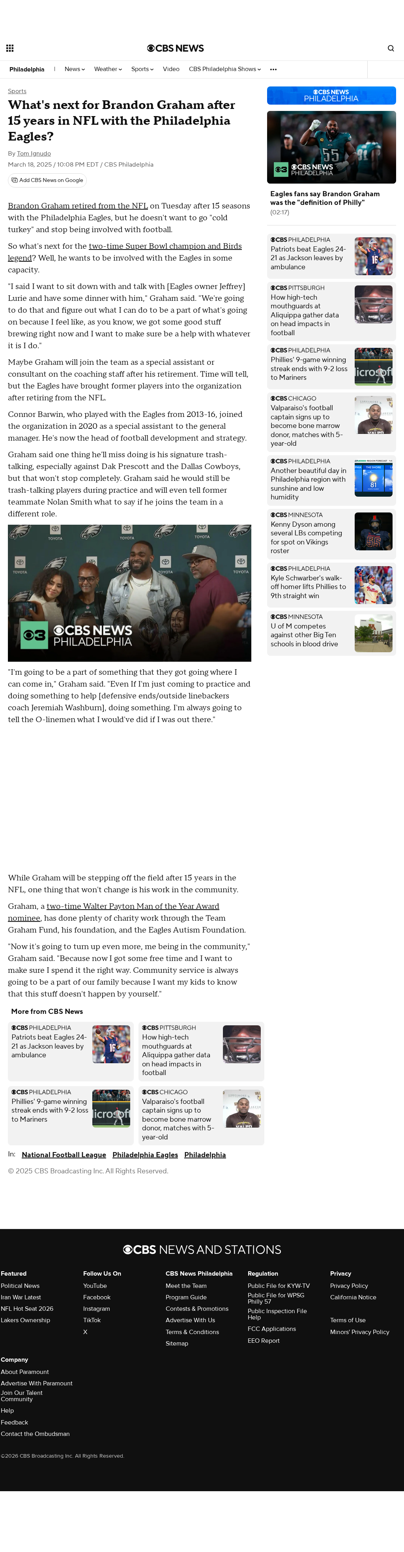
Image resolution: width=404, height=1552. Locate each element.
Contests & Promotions (197, 1309)
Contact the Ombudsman (35, 1434)
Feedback (14, 1422)
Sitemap (177, 1343)
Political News (20, 1286)
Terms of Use (348, 1320)
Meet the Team (186, 1286)
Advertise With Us (190, 1320)
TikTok (92, 1320)
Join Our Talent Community (22, 1396)
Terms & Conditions (192, 1332)
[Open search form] (391, 48)
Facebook (96, 1297)
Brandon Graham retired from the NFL (78, 206)
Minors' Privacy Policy (359, 1332)
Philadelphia (27, 69)
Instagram (96, 1309)
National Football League (64, 1155)
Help (7, 1410)
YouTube (95, 1286)
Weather (106, 69)
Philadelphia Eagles (145, 1155)
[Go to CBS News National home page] (175, 48)
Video (171, 69)
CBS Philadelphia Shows (223, 69)
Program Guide (186, 1297)
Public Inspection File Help (277, 1314)
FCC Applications (272, 1329)
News (73, 69)
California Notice (353, 1297)
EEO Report (264, 1341)
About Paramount (25, 1372)
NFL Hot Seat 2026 (27, 1309)
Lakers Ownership (25, 1320)
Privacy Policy (349, 1286)
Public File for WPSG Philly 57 (276, 1298)
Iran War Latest (21, 1297)
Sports (140, 69)
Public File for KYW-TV (279, 1286)
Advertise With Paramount (37, 1383)
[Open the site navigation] (62, 48)
